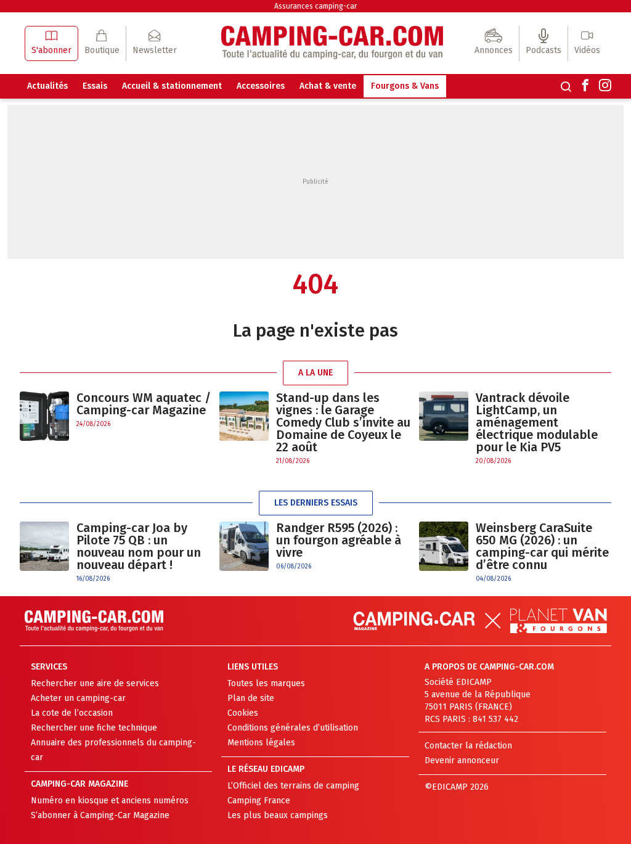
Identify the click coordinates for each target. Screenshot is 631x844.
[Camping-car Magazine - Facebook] (585, 86)
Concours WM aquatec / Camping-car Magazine (143, 403)
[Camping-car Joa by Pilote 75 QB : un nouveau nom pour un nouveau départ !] (44, 553)
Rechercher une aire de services (95, 683)
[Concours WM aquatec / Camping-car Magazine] (44, 416)
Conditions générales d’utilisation (292, 728)
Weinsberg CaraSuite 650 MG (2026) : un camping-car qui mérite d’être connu (542, 546)
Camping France (258, 800)
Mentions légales (261, 742)
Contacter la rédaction (468, 745)
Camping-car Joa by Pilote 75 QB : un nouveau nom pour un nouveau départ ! (138, 546)
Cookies (242, 713)
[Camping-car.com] (332, 43)
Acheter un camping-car (78, 698)
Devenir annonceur (462, 760)
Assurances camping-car (315, 6)
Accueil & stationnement (172, 86)
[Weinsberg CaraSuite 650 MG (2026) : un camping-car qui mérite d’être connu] (443, 553)
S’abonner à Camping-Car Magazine (100, 815)
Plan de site (250, 698)
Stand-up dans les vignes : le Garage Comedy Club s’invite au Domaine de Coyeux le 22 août (343, 422)
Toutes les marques (266, 683)
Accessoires (261, 86)
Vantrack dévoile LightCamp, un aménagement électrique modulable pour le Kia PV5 (537, 422)
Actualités (47, 86)
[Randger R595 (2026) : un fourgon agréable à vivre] (244, 547)
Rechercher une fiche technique (94, 728)
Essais (95, 86)
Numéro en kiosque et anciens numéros (110, 800)
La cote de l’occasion (72, 713)
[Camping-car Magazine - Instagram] (605, 86)
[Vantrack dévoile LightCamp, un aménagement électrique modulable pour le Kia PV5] (443, 428)
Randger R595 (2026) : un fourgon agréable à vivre (338, 540)
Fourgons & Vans (405, 86)
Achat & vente (327, 86)
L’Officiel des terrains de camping (293, 785)
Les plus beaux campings (277, 815)
